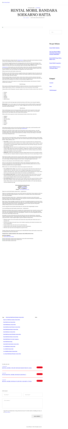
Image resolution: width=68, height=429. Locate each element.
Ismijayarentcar (5, 67)
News (50, 86)
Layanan (51, 82)
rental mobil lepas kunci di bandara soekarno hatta (12, 334)
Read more (40, 367)
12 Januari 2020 (4, 366)
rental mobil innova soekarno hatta (9, 331)
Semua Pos (27, 17)
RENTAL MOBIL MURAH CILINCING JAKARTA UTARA (17, 381)
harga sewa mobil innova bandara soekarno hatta (11, 319)
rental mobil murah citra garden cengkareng (10, 339)
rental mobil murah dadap (7, 341)
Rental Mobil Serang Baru (55, 63)
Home (24, 17)
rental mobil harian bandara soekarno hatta (10, 329)
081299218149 (24, 128)
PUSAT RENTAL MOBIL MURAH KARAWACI (14, 374)
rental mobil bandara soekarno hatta (9, 324)
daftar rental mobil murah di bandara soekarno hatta (15, 317)
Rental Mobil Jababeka (54, 47)
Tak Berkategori (52, 90)
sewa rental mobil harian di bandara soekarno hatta (12, 353)
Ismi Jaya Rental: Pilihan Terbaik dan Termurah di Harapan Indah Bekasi (54, 53)
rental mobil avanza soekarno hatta (9, 322)
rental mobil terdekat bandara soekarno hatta (11, 344)
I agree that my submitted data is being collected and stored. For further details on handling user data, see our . (22, 411)
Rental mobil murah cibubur (9, 236)
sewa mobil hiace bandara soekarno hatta (10, 351)
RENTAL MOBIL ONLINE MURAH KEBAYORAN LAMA (17, 368)
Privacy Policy (7, 412)
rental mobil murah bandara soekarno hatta (10, 336)
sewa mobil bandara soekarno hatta (9, 346)
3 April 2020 (4, 373)
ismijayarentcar (20, 60)
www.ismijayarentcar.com (24, 189)
